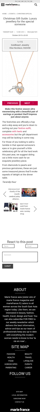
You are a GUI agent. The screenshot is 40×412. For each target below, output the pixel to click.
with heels (17, 131)
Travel (28, 357)
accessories (8, 134)
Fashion (11, 354)
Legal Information (19, 395)
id (25, 1)
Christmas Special (24, 14)
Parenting (11, 367)
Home (4, 14)
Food (11, 361)
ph (16, 1)
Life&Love (28, 361)
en (31, 1)
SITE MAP (19, 392)
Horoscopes (11, 364)
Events (12, 14)
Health (11, 357)
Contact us (19, 402)
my (22, 1)
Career (28, 367)
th (28, 1)
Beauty (28, 354)
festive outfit (24, 128)
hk (19, 1)
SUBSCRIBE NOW (19, 398)
